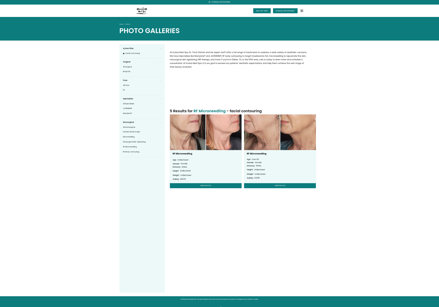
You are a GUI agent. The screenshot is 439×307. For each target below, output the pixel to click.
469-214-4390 (262, 11)
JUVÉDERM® (127, 108)
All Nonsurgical (129, 127)
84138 (257, 178)
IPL (124, 90)
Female (184, 164)
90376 (183, 179)
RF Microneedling (130, 147)
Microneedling (129, 137)
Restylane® (127, 113)
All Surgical (127, 67)
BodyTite (126, 71)
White (184, 167)
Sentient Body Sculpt (132, 132)
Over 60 (255, 159)
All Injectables (128, 104)
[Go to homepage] (177, 11)
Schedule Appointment (285, 11)
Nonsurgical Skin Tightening (134, 142)
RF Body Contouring (131, 152)
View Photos (205, 186)
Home (121, 24)
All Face (126, 85)
